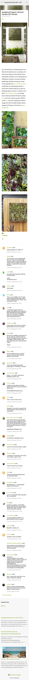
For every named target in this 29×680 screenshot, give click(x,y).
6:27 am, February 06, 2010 (14, 368)
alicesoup (9, 574)
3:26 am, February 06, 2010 (14, 318)
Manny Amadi (10, 554)
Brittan (9, 351)
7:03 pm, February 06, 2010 (14, 468)
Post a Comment (6, 595)
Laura (8, 397)
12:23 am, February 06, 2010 (14, 281)
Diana (8, 294)
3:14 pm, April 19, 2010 (13, 591)
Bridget (9, 435)
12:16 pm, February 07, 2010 (14, 521)
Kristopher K (10, 482)
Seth (8, 472)
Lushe (8, 271)
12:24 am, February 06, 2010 (14, 290)
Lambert (9, 525)
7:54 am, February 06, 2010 (14, 378)
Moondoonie (10, 444)
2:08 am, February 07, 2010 (14, 488)
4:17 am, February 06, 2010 (14, 329)
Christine (9, 383)
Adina (8, 406)
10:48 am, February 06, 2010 (14, 401)
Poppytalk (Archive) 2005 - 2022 (13, 2)
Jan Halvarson (11, 373)
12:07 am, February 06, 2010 (14, 267)
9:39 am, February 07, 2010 (14, 498)
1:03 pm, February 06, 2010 (14, 440)
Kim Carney (10, 492)
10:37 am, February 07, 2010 (14, 511)
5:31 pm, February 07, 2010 (14, 530)
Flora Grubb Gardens (20, 84)
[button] (3, 19)
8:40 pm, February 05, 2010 (14, 252)
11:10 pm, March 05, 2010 (14, 570)
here (3, 98)
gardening (4, 235)
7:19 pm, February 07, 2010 (14, 539)
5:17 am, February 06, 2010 (14, 358)
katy (8, 502)
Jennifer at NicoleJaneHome (14, 543)
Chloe (8, 333)
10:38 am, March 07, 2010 (14, 580)
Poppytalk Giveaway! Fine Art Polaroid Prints (12, 617)
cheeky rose (10, 323)
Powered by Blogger (15, 675)
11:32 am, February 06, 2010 (14, 413)
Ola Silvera (10, 363)
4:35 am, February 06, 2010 (14, 347)
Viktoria (9, 286)
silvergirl (9, 584)
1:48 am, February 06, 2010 (14, 303)
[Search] (27, 2)
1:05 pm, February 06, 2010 (14, 449)
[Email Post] (3, 233)
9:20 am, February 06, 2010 (14, 393)
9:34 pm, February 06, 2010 (14, 478)
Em (8, 307)
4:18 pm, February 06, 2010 (14, 459)
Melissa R (9, 453)
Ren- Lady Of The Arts (13, 417)
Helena (8, 256)
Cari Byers (9, 247)
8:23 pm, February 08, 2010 (14, 550)
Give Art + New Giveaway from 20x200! (10, 659)
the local (9, 534)
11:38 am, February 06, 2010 (14, 431)
